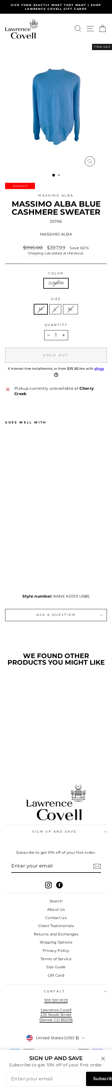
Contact (54, 991)
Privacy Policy (56, 950)
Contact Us (56, 917)
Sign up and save (54, 831)
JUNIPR (56, 283)
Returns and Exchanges (56, 934)
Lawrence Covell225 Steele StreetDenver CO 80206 (56, 1015)
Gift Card (56, 975)
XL (70, 309)
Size (56, 299)
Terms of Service (56, 959)
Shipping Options (56, 942)
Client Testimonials (56, 926)
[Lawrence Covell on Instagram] (48, 885)
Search (56, 901)
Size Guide (55, 967)
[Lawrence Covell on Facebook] (59, 885)
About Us (56, 909)
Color (56, 273)
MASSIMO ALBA (55, 195)
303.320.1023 (56, 1000)
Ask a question (55, 615)
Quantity (56, 325)
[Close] (103, 1058)
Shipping (36, 253)
